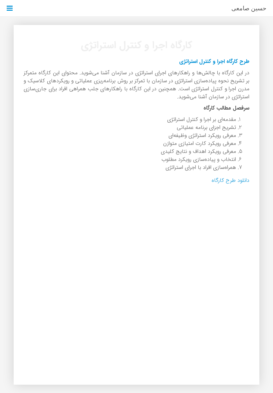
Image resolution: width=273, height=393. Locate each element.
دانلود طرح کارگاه (230, 180)
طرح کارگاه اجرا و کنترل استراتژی (214, 61)
